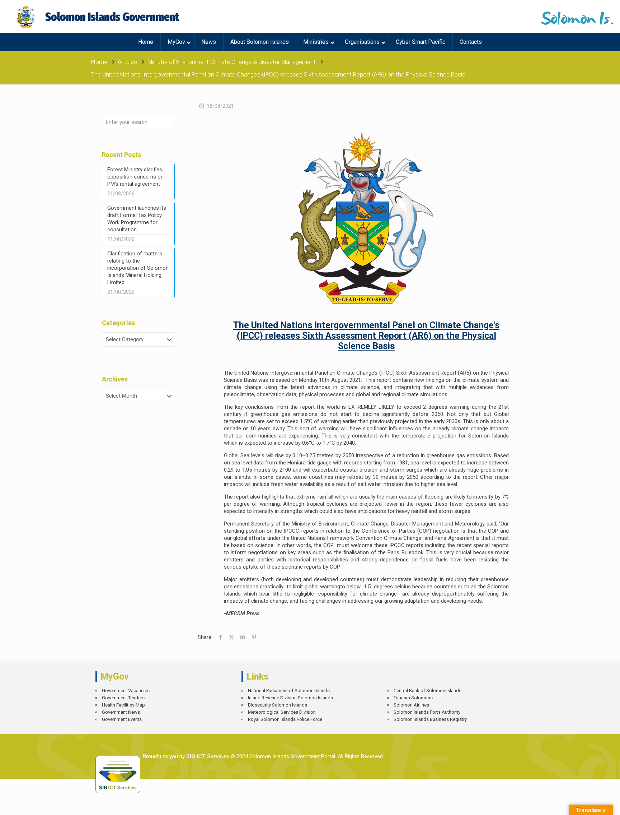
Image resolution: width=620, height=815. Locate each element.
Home (99, 62)
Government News (121, 712)
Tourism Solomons (413, 697)
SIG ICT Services (207, 756)
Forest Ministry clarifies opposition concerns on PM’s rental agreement (135, 176)
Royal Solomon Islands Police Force (285, 719)
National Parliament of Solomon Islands (289, 690)
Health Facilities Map (123, 705)
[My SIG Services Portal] (99, 16)
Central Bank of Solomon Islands (427, 690)
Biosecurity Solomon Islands (277, 705)
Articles (127, 62)
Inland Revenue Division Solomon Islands (290, 697)
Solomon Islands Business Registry (430, 719)
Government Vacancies (126, 690)
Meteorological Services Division (282, 712)
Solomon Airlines (411, 705)
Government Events (122, 719)
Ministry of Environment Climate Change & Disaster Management (231, 62)
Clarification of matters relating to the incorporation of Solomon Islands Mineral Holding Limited (138, 268)
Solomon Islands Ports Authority (427, 712)
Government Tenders (123, 697)
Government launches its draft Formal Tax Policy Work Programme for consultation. (136, 219)
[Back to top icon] (589, 804)
